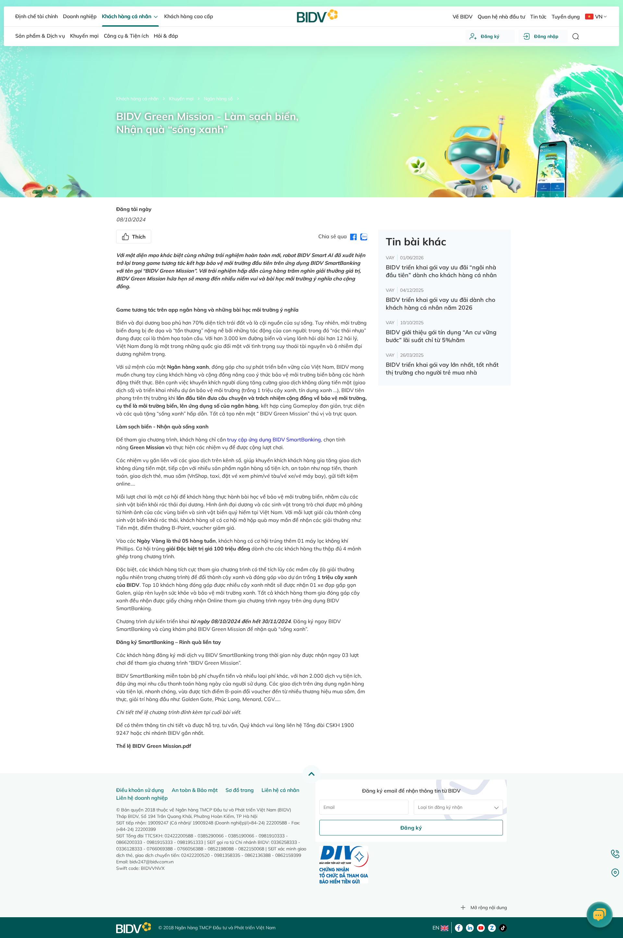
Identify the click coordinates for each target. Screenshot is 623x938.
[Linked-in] (470, 927)
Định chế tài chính (36, 16)
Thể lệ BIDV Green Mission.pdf (153, 746)
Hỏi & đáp (166, 35)
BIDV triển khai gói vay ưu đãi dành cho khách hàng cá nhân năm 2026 (440, 303)
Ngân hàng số (218, 99)
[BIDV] (134, 927)
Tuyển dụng (566, 16)
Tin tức (538, 16)
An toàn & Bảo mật (195, 790)
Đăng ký (490, 36)
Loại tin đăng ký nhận (440, 807)
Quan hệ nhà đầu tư (501, 16)
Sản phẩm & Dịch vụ (40, 35)
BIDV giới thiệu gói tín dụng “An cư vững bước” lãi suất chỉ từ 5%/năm (441, 336)
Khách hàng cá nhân (137, 99)
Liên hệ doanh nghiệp (142, 798)
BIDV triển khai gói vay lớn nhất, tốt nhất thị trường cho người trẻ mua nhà (442, 368)
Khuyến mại (181, 99)
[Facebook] (459, 927)
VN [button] (599, 16)
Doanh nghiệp (80, 16)
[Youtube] (481, 927)
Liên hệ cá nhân (280, 790)
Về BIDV (462, 16)
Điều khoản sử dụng (140, 790)
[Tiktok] (503, 927)
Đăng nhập (546, 36)
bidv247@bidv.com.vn (151, 862)
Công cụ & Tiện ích (126, 35)
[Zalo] (492, 927)
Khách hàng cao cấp (188, 16)
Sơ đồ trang (240, 790)
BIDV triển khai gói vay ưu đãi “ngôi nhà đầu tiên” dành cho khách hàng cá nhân (441, 271)
